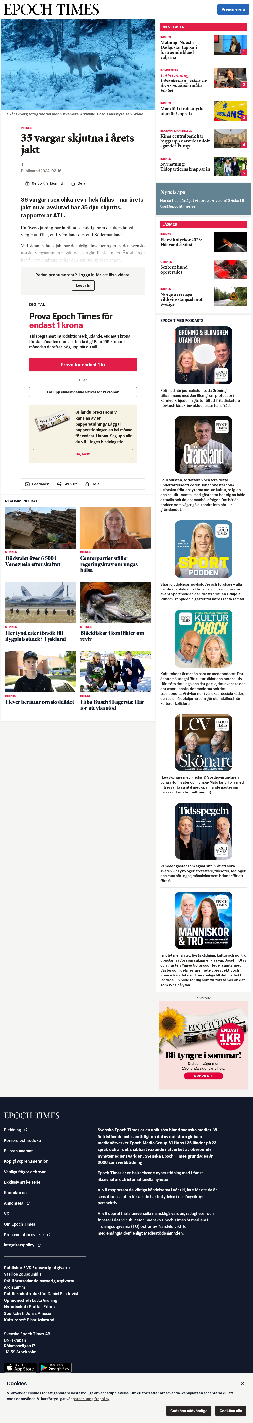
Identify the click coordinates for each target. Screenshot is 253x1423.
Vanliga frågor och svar (25, 1171)
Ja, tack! (83, 454)
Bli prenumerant (18, 1150)
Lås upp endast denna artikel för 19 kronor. (83, 392)
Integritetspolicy (19, 1244)
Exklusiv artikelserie (22, 1182)
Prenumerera (233, 9)
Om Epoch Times (19, 1224)
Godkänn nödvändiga (188, 1411)
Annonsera (13, 1203)
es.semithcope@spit (178, 206)
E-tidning (12, 1129)
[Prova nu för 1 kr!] (203, 1045)
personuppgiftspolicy (91, 1399)
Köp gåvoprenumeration (26, 1161)
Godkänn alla (231, 1411)
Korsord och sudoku (22, 1140)
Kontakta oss (16, 1192)
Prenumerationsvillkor (24, 1234)
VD (6, 1213)
